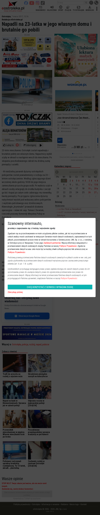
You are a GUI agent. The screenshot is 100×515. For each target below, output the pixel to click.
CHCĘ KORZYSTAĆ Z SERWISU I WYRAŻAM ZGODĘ (50, 287)
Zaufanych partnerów (52, 243)
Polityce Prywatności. (69, 278)
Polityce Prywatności (68, 246)
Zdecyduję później (15, 292)
